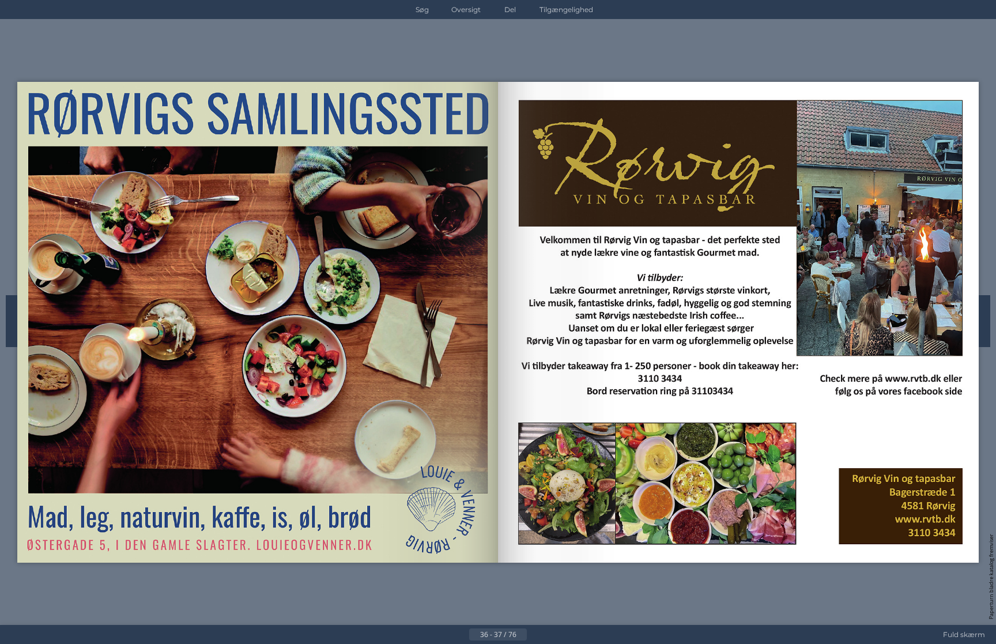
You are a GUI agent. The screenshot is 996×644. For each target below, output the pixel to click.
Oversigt (466, 9)
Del (510, 9)
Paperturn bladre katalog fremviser (991, 576)
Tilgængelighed (566, 9)
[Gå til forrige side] (460, 635)
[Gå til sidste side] (554, 635)
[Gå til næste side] (536, 635)
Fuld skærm (964, 634)
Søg (422, 9)
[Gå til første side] (441, 635)
